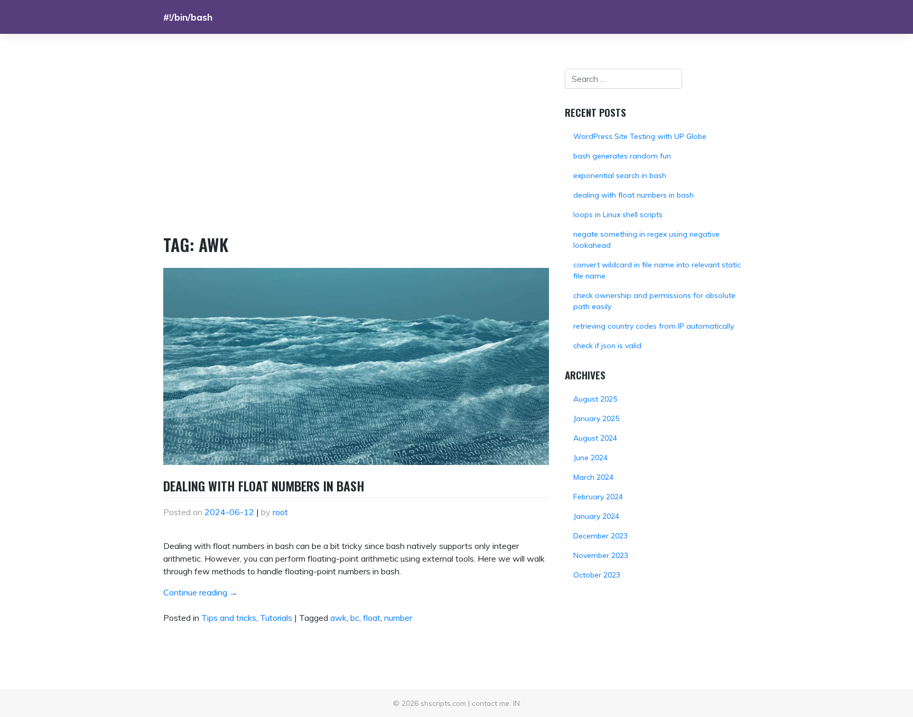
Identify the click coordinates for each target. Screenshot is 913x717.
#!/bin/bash (187, 17)
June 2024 (590, 457)
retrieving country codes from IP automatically (653, 326)
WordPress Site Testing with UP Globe (639, 136)
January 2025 (596, 418)
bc (354, 617)
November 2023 (600, 555)
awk (338, 617)
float (371, 617)
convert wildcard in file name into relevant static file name (657, 270)
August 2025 (595, 399)
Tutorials (276, 617)
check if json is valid (607, 345)
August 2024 (595, 438)
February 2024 (598, 496)
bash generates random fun (622, 156)
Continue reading (200, 592)
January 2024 (596, 516)
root (280, 512)
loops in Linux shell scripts (618, 214)
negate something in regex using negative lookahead (646, 239)
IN (516, 703)
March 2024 (593, 477)
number (398, 617)
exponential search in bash (619, 175)
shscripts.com (443, 703)
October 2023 (596, 575)
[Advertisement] (356, 148)
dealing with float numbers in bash (264, 485)
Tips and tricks (228, 617)
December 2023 (600, 536)
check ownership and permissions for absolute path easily (654, 301)
